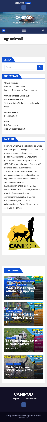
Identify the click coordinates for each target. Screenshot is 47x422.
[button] (43, 30)
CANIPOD (23, 17)
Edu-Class (22, 281)
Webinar (17, 364)
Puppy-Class (11, 337)
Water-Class (21, 285)
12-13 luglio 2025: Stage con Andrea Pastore (22, 316)
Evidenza (31, 281)
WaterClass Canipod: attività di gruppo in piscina (20, 291)
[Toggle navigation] (24, 30)
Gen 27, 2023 (13, 348)
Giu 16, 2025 (13, 295)
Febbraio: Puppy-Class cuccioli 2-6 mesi (21, 342)
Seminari (18, 311)
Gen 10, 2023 (13, 375)
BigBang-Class (12, 281)
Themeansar (23, 418)
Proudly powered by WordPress (17, 416)
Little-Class (11, 285)
